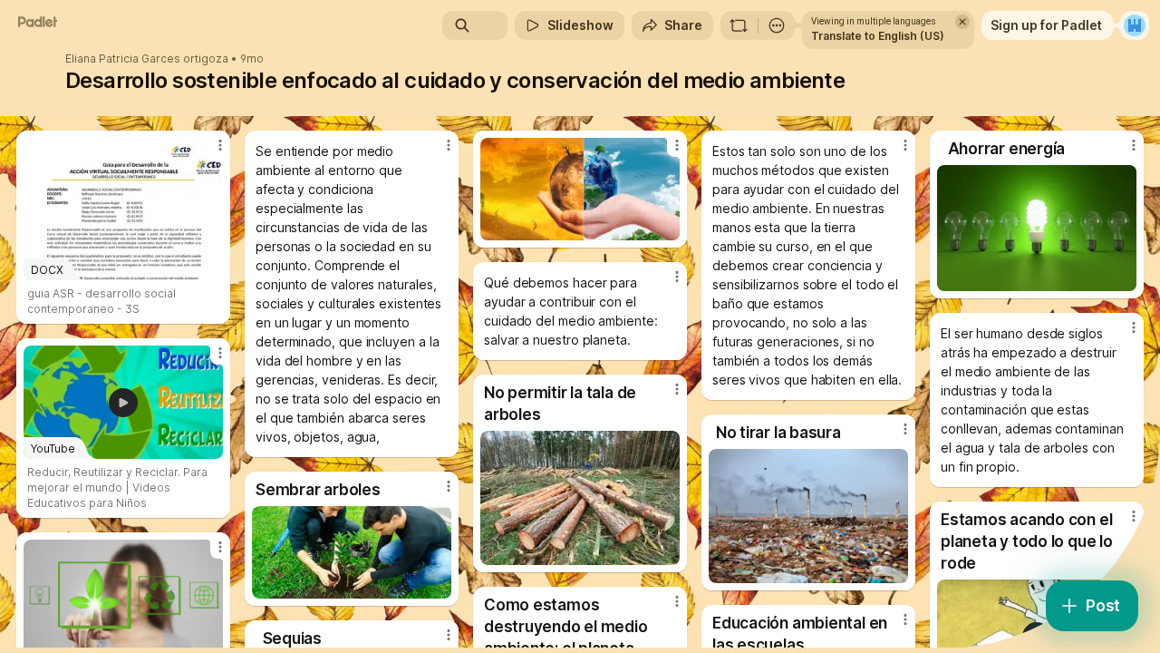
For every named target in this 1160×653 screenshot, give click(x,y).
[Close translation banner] (962, 22)
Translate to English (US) (877, 36)
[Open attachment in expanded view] (580, 189)
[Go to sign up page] (1134, 25)
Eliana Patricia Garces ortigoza (146, 59)
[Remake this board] (738, 25)
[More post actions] (220, 145)
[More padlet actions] (777, 25)
